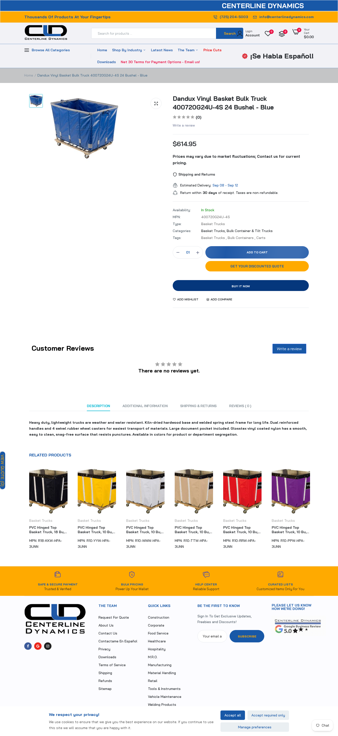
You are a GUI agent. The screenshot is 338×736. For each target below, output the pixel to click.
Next (314, 510)
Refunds (105, 681)
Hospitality (157, 649)
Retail (152, 681)
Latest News (162, 50)
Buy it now (241, 286)
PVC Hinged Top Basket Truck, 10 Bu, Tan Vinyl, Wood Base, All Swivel (144, 529)
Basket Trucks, (214, 231)
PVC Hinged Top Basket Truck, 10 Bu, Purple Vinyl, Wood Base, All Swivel (240, 529)
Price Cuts (212, 50)
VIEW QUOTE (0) (2, 470)
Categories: (182, 231)
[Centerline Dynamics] (46, 33)
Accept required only (268, 715)
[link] (324, 700)
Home (102, 50)
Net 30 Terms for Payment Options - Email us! (160, 62)
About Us (106, 625)
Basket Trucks (40, 520)
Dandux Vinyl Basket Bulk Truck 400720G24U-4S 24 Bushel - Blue (223, 103)
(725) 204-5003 (234, 17)
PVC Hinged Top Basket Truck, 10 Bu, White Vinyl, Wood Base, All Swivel (95, 529)
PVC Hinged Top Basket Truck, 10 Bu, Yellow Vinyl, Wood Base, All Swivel (46, 529)
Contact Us (107, 633)
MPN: (177, 217)
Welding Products (162, 704)
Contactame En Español (117, 641)
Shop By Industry (127, 50)
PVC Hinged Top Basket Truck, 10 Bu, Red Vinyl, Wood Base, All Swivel (193, 529)
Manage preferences (254, 727)
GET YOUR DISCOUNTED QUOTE (257, 266)
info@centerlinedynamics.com (286, 17)
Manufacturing (159, 665)
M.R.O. (153, 657)
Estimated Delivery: (195, 185)
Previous (24, 510)
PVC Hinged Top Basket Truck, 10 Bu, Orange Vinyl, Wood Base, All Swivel (289, 529)
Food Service (158, 633)
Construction (158, 617)
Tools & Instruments (164, 688)
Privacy (104, 649)
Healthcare (157, 641)
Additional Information (145, 406)
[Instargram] (47, 646)
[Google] (38, 646)
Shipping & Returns (198, 406)
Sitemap (105, 688)
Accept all (232, 715)
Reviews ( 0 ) (240, 406)
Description (98, 406)
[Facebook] (28, 646)
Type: (177, 224)
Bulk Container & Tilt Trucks (250, 231)
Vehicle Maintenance (164, 696)
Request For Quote (113, 617)
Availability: (182, 210)
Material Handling (162, 673)
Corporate (156, 625)
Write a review (184, 125)
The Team (186, 50)
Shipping (105, 673)
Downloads (106, 62)
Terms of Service (112, 665)
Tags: (177, 238)
